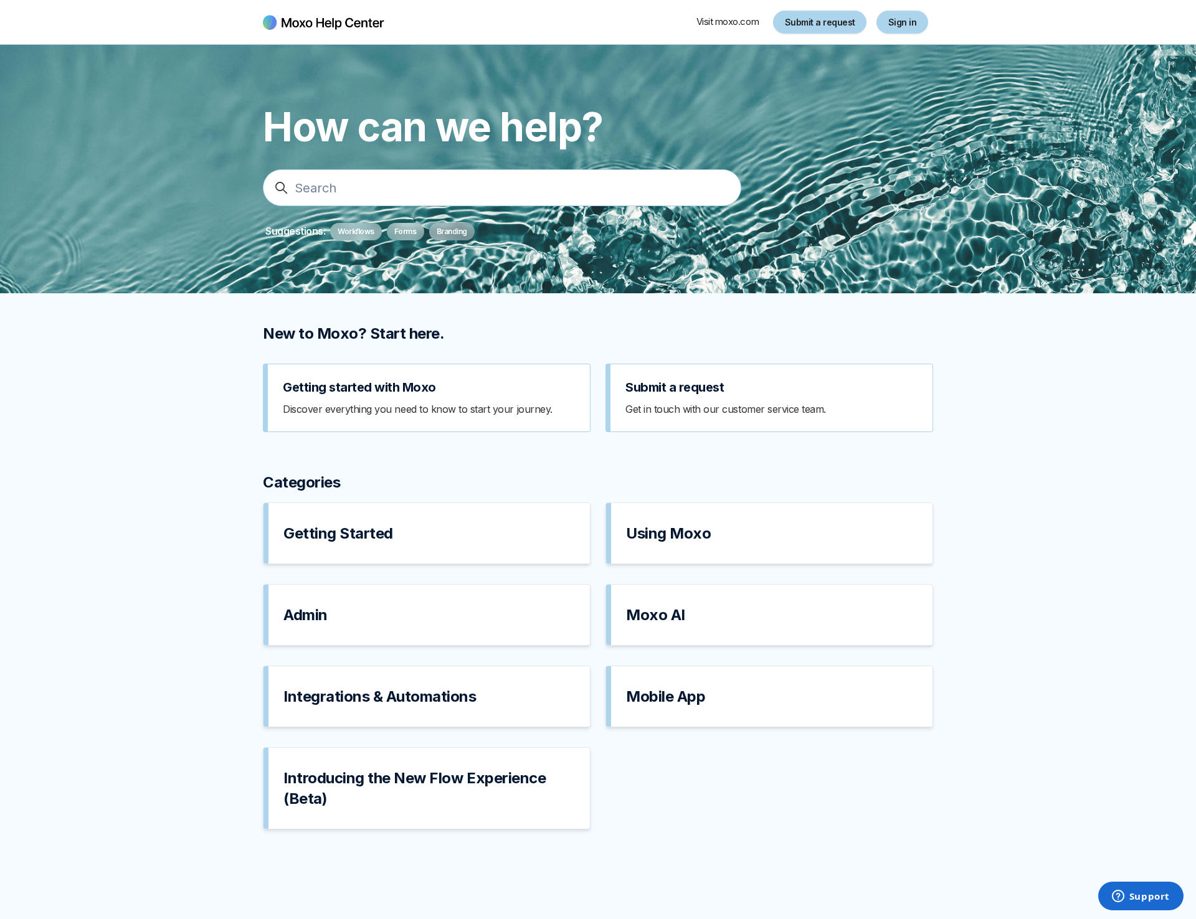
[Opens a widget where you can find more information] (1141, 897)
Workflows (356, 231)
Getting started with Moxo (359, 387)
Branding (452, 231)
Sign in (902, 22)
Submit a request (820, 22)
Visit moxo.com (727, 21)
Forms (405, 231)
